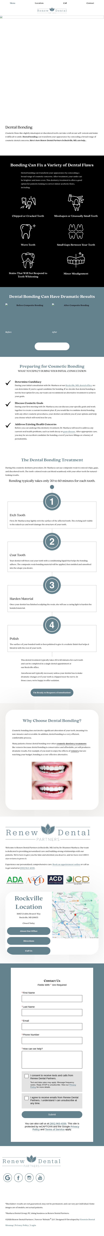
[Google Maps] (7, 1177)
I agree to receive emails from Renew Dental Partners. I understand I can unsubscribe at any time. (54, 1100)
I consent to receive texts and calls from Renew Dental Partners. (53, 1081)
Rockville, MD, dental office (79, 385)
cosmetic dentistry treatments (71, 743)
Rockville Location (29, 902)
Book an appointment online (66, 864)
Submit (52, 1114)
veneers (75, 750)
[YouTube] (40, 1177)
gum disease (69, 431)
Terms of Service (55, 1129)
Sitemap (9, 1225)
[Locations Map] (75, 914)
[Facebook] (18, 1177)
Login (33, 1225)
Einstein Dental (87, 1219)
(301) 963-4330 (27, 868)
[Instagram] (29, 1177)
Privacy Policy (22, 1225)
